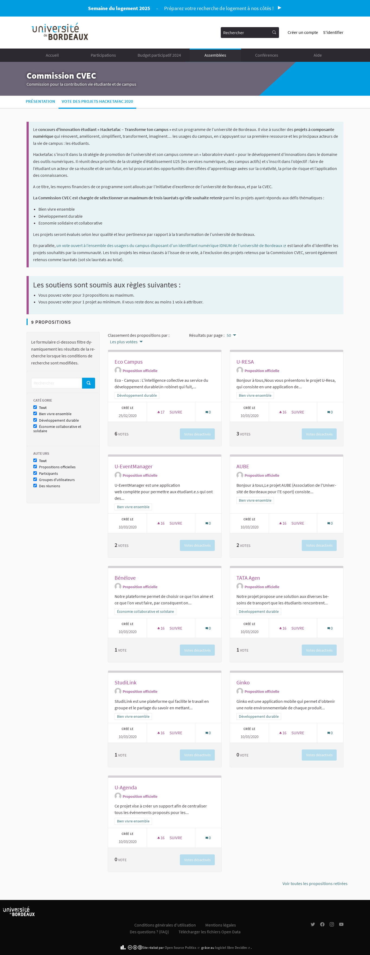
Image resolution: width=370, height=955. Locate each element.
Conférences (266, 55)
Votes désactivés (197, 434)
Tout (43, 407)
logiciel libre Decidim (233, 947)
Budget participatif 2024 (159, 55)
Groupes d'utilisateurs (57, 480)
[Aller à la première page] (60, 32)
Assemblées (215, 55)
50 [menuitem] (229, 335)
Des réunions (49, 486)
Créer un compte (303, 32)
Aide (318, 55)
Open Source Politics (182, 947)
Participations (103, 55)
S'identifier (333, 32)
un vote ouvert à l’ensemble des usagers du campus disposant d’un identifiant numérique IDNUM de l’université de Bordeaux (171, 245)
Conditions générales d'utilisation (165, 925)
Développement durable (59, 420)
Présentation (40, 101)
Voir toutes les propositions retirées (315, 883)
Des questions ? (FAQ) (149, 931)
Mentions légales (220, 925)
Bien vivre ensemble (55, 414)
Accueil (52, 55)
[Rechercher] (274, 32)
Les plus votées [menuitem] (124, 341)
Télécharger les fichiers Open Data (209, 931)
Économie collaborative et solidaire (57, 429)
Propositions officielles (57, 467)
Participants (48, 473)
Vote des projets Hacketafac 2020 (97, 101)
